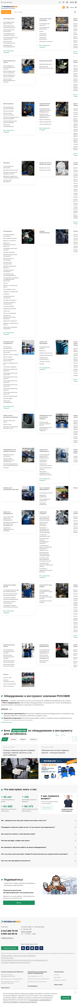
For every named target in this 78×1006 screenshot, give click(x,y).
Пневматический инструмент (8, 297)
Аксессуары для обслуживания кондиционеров (44, 518)
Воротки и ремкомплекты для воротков (9, 244)
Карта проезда (26, 931)
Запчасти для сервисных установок (43, 524)
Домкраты (6, 162)
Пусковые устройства (43, 503)
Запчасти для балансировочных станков (9, 80)
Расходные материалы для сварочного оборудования (10, 524)
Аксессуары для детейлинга (44, 28)
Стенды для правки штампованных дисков (10, 606)
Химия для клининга (46, 41)
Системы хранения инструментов (9, 303)
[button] (74, 739)
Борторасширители (45, 60)
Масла (41, 31)
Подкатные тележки (45, 353)
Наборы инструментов (10, 291)
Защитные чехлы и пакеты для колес (45, 163)
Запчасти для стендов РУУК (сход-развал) (45, 597)
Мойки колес (7, 424)
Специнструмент (8, 306)
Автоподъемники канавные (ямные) (9, 26)
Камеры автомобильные (44, 232)
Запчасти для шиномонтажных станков (8, 656)
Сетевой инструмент (9, 300)
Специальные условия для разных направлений (37, 972)
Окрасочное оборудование (44, 450)
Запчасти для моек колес (9, 421)
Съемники (6, 311)
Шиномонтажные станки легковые (9, 665)
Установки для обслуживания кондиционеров (44, 554)
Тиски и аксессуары (9, 313)
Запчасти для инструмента (7, 263)
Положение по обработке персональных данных (15, 962)
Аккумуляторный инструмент (8, 235)
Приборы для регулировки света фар (11, 488)
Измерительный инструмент (8, 270)
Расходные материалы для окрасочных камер (45, 473)
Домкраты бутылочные (10, 170)
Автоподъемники (9, 18)
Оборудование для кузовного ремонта (9, 450)
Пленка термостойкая (10, 396)
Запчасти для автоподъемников (9, 42)
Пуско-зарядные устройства (44, 499)
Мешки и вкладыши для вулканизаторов (11, 117)
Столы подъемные (45, 124)
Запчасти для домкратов (7, 180)
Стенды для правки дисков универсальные (10, 598)
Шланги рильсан (8, 686)
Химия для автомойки (42, 34)
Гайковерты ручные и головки (10, 249)
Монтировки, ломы (9, 289)
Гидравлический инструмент (8, 455)
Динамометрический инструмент (10, 255)
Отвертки (6, 294)
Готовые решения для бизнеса (12, 972)
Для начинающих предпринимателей (8, 975)
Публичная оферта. (7, 955)
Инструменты (7, 231)
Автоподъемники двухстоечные (8, 22)
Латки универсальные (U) (10, 363)
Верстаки (42, 350)
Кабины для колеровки (43, 460)
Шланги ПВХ (7, 677)
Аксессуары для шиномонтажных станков (8, 651)
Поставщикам (32, 986)
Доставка (57, 977)
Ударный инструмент (10, 321)
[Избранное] (63, 2)
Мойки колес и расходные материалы (10, 416)
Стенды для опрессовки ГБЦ (44, 535)
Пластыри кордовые (9, 367)
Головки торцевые (9, 252)
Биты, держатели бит (10, 238)
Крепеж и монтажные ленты (10, 286)
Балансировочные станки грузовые (9, 71)
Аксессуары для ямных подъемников (10, 38)
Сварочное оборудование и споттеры (8, 529)
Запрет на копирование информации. (24, 955)
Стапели (6, 467)
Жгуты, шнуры (7, 357)
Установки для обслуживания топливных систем (45, 559)
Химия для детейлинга (43, 38)
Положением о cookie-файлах (39, 1000)
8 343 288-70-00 (9, 931)
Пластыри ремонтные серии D (10, 377)
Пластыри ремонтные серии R (10, 389)
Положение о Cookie (7, 958)
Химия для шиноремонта (7, 401)
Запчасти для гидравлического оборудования (45, 115)
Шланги (5, 674)
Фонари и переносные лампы (10, 324)
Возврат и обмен (60, 980)
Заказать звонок (10, 948)
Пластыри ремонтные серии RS (10, 393)
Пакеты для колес (45, 170)
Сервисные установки (43, 512)
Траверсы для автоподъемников (9, 46)
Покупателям (59, 972)
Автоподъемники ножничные (8, 30)
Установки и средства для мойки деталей (45, 570)
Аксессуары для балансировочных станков (9, 67)
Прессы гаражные (45, 121)
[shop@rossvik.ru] (67, 7)
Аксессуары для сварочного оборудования (8, 518)
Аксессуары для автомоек (44, 24)
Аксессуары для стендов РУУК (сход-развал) (45, 591)
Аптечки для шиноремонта (7, 347)
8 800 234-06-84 (63, 7)
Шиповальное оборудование (44, 645)
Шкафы (41, 364)
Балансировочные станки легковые (9, 75)
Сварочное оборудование (8, 512)
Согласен (66, 998)
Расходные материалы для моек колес (10, 427)
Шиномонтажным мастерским (38, 979)
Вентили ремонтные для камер (9, 351)
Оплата (56, 974)
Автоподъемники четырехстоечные (9, 34)
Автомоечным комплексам (37, 981)
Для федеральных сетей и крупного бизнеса (10, 982)
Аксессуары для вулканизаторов (8, 107)
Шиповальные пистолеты (44, 661)
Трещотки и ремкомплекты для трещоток (9, 317)
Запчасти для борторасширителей (46, 67)
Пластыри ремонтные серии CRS (10, 373)
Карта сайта (58, 984)
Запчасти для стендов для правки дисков (10, 594)
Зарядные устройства (43, 495)
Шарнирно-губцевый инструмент (10, 327)
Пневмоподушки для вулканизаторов (10, 121)
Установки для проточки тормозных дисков (46, 565)
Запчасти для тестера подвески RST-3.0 (45, 423)
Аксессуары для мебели (44, 347)
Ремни (75, 488)
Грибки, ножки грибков (10, 354)
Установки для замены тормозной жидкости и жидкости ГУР (45, 548)
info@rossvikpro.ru (7, 938)
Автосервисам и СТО (35, 976)
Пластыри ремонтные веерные (10, 369)
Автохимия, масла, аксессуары (45, 19)
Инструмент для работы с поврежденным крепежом (11, 279)
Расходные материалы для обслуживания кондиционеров (44, 530)
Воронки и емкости (9, 240)
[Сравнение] (59, 2)
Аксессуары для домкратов (8, 166)
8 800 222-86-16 (9, 934)
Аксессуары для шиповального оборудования (44, 651)
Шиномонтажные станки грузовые (9, 661)
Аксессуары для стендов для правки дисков (11, 590)
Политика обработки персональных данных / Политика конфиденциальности (24, 960)
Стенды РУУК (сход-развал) (45, 601)
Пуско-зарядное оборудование (44, 488)
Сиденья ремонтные (46, 355)
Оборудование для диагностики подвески (45, 417)
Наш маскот (5, 987)
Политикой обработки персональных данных (20, 1002)
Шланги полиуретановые (8, 680)
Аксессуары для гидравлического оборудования (45, 110)
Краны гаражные (45, 119)
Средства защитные (9, 308)
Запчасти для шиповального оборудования (44, 656)
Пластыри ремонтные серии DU (10, 385)
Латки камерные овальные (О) (8, 359)
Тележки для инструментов (44, 358)
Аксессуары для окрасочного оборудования (44, 456)
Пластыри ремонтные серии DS (10, 381)
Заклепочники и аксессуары (8, 259)
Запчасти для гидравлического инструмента (8, 460)
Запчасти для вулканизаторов (8, 114)
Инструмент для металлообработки (9, 274)
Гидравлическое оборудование (44, 104)
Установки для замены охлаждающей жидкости (44, 541)
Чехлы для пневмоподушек (8, 125)
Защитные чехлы (44, 168)
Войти (19, 903)
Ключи (5, 283)
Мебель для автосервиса (43, 342)
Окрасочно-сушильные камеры (45, 464)
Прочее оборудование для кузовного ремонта (10, 464)
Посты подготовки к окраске (45, 468)
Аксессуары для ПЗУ (46, 493)
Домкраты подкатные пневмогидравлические (11, 177)
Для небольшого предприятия (12, 979)
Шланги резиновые (9, 684)
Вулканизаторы (8, 103)
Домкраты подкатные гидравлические (10, 173)
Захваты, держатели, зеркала (9, 266)
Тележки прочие (44, 361)
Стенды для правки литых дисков (9, 602)
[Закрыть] (75, 992)
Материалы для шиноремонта (8, 342)
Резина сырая (7, 398)
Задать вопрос (46, 807)
